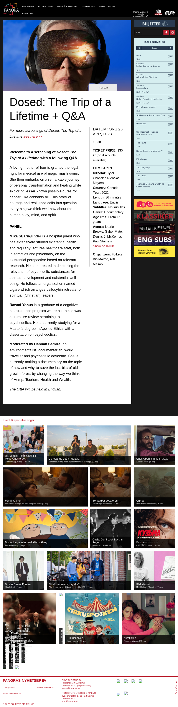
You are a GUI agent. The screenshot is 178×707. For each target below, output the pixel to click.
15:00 (138, 119)
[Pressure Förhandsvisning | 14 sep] (61, 594)
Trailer (103, 88)
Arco (138, 55)
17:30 (138, 147)
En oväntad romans (146, 107)
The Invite (141, 143)
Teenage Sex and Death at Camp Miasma (150, 185)
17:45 (138, 155)
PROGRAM (28, 6)
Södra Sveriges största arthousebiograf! (140, 14)
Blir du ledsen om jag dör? (149, 151)
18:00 (138, 163)
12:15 (138, 70)
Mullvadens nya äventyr (148, 66)
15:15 (138, 127)
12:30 (138, 81)
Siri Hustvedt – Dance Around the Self (147, 133)
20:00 (138, 180)
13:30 (138, 103)
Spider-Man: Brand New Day (150, 115)
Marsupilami (142, 88)
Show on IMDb (103, 246)
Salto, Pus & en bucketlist (149, 99)
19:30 (138, 171)
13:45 (138, 111)
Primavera (141, 123)
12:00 (138, 59)
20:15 (138, 191)
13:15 (138, 92)
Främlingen (141, 159)
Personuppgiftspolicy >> (12, 693)
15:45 (138, 139)
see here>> (32, 136)
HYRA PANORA (107, 6)
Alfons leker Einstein (146, 77)
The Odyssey (143, 167)
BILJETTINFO (45, 6)
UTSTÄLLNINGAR (67, 6)
